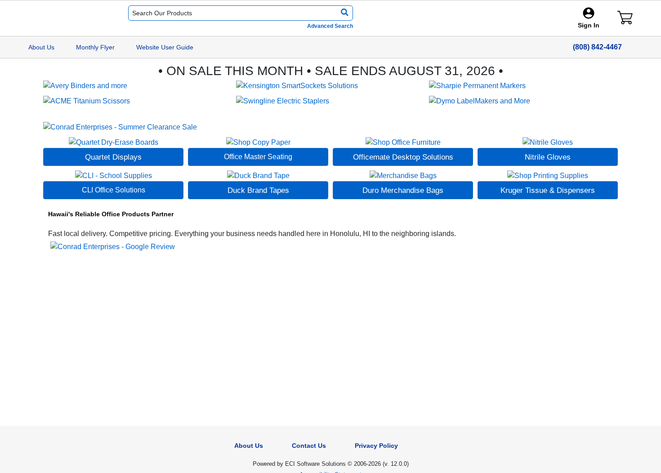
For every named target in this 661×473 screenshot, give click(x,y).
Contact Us (309, 445)
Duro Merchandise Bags (402, 190)
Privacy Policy (376, 445)
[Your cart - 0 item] (625, 17)
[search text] (343, 13)
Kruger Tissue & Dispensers (547, 190)
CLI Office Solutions (113, 190)
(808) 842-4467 (597, 47)
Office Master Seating (258, 157)
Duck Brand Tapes (258, 190)
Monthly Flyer (95, 47)
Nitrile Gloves (548, 157)
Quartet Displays (113, 157)
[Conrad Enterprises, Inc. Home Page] (61, 18)
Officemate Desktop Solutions (403, 157)
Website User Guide (164, 47)
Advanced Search (330, 26)
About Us (41, 47)
